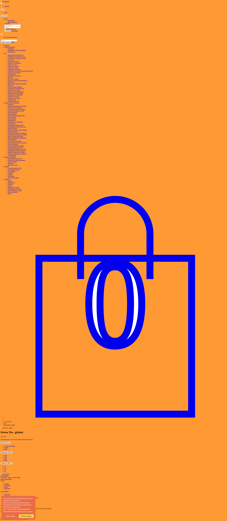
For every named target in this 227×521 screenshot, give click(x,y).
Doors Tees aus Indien (14, 72)
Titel (5, 455)
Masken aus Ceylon (13, 187)
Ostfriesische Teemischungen (16, 88)
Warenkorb (7, 485)
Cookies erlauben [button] (26, 516)
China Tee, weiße (13, 68)
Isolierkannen (11, 123)
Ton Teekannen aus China (15, 147)
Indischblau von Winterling (15, 122)
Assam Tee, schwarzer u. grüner (17, 58)
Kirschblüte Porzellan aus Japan (17, 126)
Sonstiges (7, 179)
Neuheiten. (11, 48)
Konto (6, 487)
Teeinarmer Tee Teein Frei (15, 95)
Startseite (6, 45)
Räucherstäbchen (12, 192)
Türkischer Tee (12, 99)
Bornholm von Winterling (15, 107)
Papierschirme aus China (15, 190)
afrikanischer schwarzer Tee (15, 55)
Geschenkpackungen (14, 170)
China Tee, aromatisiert (14, 63)
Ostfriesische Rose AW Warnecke (17, 133)
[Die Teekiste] (5, 1)
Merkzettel (7, 488)
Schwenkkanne (12, 139)
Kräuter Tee (11, 82)
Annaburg (10, 104)
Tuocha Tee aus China (14, 98)
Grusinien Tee (12, 74)
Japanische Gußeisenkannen (16, 125)
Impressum (7, 494)
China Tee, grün (12, 64)
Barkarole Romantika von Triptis (17, 106)
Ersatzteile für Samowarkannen (16, 160)
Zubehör (6, 166)
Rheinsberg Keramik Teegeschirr (17, 138)
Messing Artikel (12, 162)
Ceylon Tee (11, 60)
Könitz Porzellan (12, 128)
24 (5, 470)
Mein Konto (11, 20)
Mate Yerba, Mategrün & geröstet (17, 83)
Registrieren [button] (14, 31)
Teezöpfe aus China (13, 96)
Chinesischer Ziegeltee (14, 69)
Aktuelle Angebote (9, 47)
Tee (5, 53)
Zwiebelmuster (12, 155)
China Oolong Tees (13, 61)
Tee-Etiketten (11, 171)
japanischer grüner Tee (14, 75)
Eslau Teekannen (12, 112)
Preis (5, 458)
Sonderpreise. (11, 52)
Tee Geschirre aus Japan (14, 141)
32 (5, 471)
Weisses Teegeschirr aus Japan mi (17, 154)
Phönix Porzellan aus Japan (15, 136)
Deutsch (6, 6)
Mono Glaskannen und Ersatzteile (17, 130)
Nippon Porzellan (13, 131)
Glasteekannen (12, 119)
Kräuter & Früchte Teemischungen (17, 80)
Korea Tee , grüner (13, 79)
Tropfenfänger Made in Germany (17, 149)
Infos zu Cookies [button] (27, 511)
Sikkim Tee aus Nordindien (15, 93)
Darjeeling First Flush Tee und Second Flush (20, 71)
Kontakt (6, 484)
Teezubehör (11, 176)
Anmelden (4, 15)
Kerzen (10, 185)
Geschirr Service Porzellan (11, 103)
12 (6, 463)
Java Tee (10, 77)
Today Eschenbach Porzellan (16, 146)
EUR (2, 9)
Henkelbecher (12, 120)
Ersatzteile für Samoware (15, 158)
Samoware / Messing (10, 157)
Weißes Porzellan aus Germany (16, 152)
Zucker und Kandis (13, 177)
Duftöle (10, 181)
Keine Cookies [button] (10, 516)
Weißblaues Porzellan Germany (16, 150)
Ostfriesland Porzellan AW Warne (17, 134)
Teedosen (10, 173)
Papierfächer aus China (14, 189)
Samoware (11, 163)
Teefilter (10, 174)
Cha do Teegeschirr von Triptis (16, 109)
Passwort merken (11, 29)
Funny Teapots (12, 117)
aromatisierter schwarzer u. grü (16, 56)
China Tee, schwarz (13, 66)
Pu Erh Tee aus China (14, 90)
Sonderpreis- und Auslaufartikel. (17, 50)
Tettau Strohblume (13, 144)
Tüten (9, 193)
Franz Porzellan (12, 114)
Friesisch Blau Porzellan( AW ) (16, 115)
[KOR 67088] (5, 474)
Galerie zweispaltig (9, 446)
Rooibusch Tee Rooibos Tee (16, 91)
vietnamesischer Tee (13, 101)
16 (5, 468)
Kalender (10, 184)
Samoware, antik (12, 165)
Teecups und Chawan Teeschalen (17, 142)
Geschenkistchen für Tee (15, 168)
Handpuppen (11, 182)
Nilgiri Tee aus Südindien (15, 87)
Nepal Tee (11, 85)
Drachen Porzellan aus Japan (16, 111)
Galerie (5, 443)
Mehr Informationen (6, 479)
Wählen (6, 452)
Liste (5, 449)
